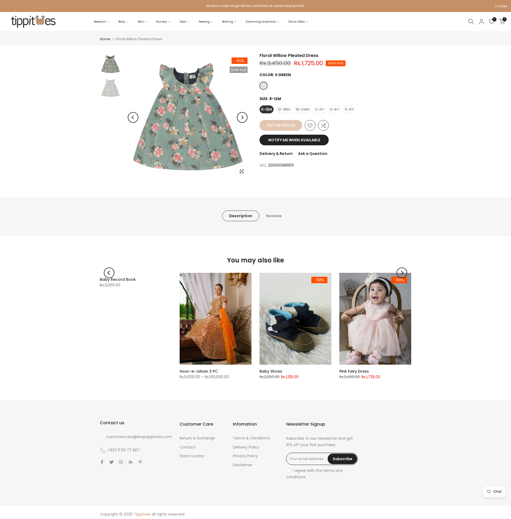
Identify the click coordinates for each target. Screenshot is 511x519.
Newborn (100, 22)
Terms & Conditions (251, 438)
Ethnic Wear (297, 22)
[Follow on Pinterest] (140, 462)
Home (105, 39)
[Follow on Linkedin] (130, 462)
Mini (141, 22)
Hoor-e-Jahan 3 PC (199, 371)
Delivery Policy (246, 447)
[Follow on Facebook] (102, 462)
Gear (183, 22)
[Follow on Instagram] (121, 462)
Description (240, 216)
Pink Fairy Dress (354, 371)
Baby (121, 22)
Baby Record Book (118, 279)
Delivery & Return (276, 153)
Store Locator (192, 456)
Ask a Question (312, 153)
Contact (187, 447)
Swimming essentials (261, 22)
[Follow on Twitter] (111, 462)
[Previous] (133, 117)
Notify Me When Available (294, 140)
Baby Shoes (270, 371)
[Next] (242, 117)
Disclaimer (242, 465)
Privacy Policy (245, 456)
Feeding (204, 22)
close (11, 6)
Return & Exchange (197, 438)
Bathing (227, 22)
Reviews (274, 216)
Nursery (161, 22)
